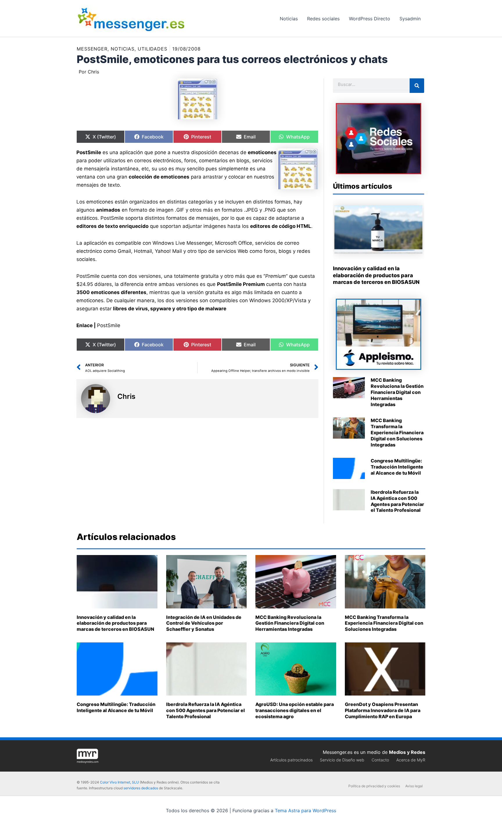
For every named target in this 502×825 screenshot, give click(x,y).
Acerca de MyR (410, 759)
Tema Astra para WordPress (305, 810)
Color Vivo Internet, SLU (119, 782)
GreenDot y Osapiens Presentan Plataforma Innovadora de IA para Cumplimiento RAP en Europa (382, 710)
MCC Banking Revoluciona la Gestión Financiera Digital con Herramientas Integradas (397, 392)
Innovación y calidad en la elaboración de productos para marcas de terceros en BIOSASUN (376, 275)
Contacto (380, 759)
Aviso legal (414, 786)
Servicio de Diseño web (342, 759)
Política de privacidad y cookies (374, 786)
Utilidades (152, 49)
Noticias (123, 49)
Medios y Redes (407, 752)
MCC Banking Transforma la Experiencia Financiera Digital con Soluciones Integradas (397, 432)
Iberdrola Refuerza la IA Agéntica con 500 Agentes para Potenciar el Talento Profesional (397, 501)
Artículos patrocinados (291, 759)
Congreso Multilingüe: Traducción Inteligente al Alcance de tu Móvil (397, 467)
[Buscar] (417, 85)
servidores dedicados (140, 788)
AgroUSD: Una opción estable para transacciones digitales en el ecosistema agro (294, 710)
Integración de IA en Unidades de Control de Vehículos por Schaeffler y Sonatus (203, 623)
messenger (92, 49)
